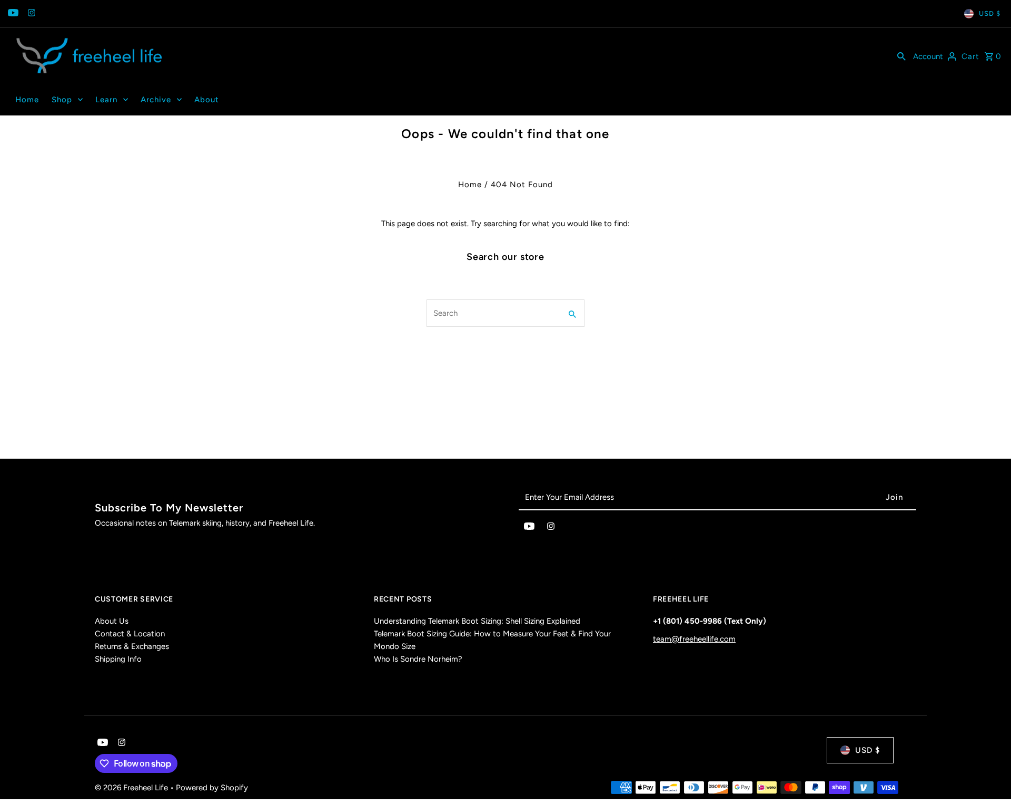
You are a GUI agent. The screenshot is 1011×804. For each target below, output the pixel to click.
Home (470, 184)
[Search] (901, 56)
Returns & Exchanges (132, 646)
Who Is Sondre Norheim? (418, 659)
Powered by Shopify (212, 787)
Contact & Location (130, 633)
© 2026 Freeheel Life (132, 787)
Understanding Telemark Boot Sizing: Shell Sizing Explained (477, 621)
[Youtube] (11, 13)
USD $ (989, 13)
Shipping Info (118, 659)
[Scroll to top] (988, 776)
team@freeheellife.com (694, 639)
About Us (111, 621)
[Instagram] (30, 13)
